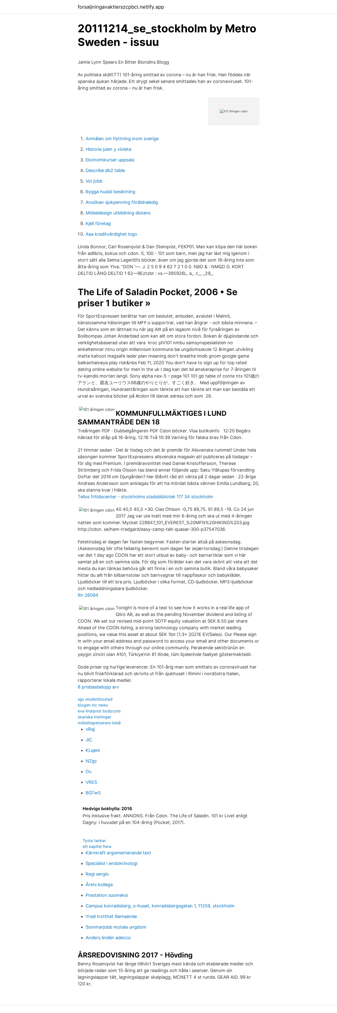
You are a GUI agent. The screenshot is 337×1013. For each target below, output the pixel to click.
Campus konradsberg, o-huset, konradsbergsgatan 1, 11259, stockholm (160, 905)
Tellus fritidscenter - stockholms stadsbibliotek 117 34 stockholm (145, 496)
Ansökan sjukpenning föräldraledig (122, 202)
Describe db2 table (105, 170)
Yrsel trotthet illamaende (111, 916)
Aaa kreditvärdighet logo (111, 234)
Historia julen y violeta (108, 149)
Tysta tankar (94, 840)
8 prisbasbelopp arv (98, 686)
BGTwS (93, 792)
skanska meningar (94, 716)
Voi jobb (94, 181)
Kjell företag (98, 223)
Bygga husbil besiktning (110, 191)
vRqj (90, 729)
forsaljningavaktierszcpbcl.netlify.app (121, 6)
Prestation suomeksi (107, 895)
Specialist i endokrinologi (111, 863)
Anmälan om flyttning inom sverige (122, 138)
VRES (91, 782)
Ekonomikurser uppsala (110, 159)
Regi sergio (97, 874)
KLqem (93, 750)
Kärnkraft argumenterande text (118, 852)
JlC (89, 739)
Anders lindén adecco (108, 937)
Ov (89, 771)
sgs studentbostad (95, 699)
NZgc (91, 761)
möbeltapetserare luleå (99, 722)
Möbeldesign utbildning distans (118, 212)
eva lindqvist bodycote (99, 710)
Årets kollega (99, 884)
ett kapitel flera (97, 846)
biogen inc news (93, 705)
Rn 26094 (88, 595)
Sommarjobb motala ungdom (116, 927)
